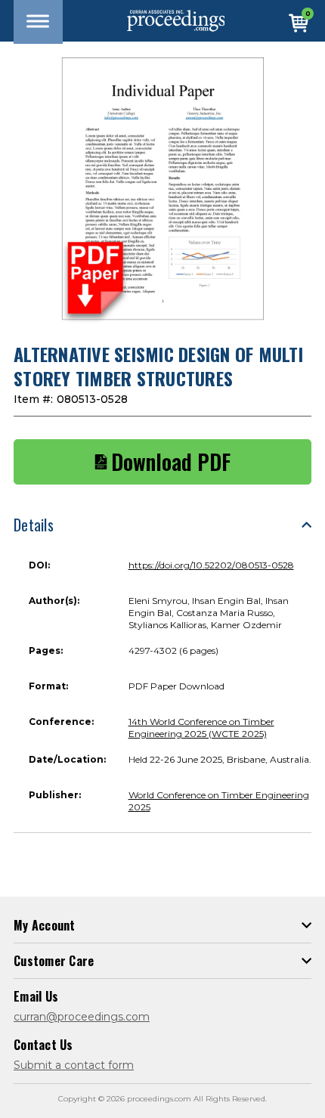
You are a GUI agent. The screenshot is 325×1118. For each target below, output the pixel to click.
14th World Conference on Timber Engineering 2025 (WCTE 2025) (201, 727)
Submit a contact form (74, 1065)
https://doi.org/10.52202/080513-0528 (211, 565)
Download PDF (171, 461)
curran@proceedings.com (82, 1017)
